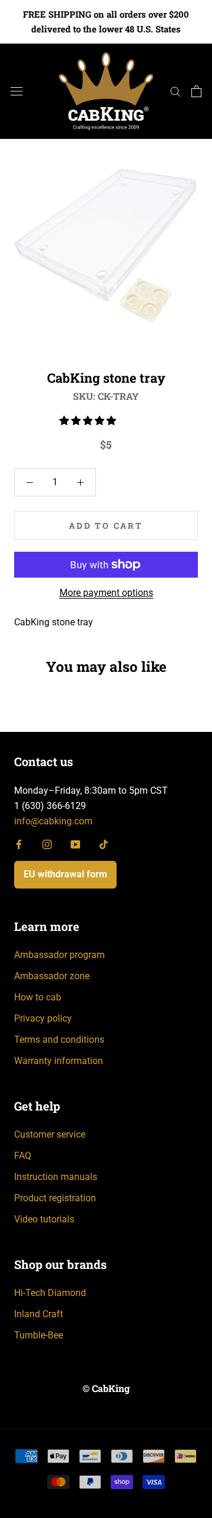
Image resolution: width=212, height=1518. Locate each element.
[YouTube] (75, 843)
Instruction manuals (55, 1176)
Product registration (55, 1198)
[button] (88, 420)
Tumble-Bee (38, 1335)
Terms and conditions (59, 1039)
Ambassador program (59, 954)
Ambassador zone (52, 976)
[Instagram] (47, 843)
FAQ (22, 1155)
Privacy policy (43, 1018)
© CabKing (106, 1388)
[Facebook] (19, 843)
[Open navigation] (16, 91)
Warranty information (58, 1060)
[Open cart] (196, 91)
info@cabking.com (53, 821)
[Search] (175, 91)
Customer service (49, 1134)
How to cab (37, 997)
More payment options (106, 592)
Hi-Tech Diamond (50, 1292)
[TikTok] (103, 843)
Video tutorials (44, 1219)
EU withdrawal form (65, 874)
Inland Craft (38, 1314)
